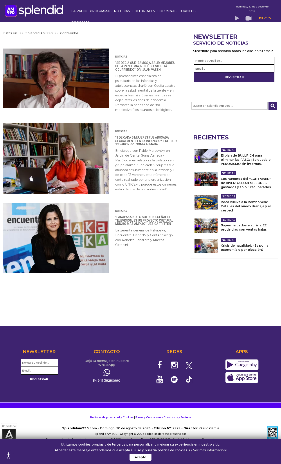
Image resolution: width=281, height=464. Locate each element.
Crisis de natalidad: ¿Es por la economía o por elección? (244, 248)
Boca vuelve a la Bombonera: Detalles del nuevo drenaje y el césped (246, 206)
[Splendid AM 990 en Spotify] (174, 379)
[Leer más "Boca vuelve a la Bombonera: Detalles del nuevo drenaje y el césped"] (206, 202)
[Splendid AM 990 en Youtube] (160, 379)
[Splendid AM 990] (35, 10)
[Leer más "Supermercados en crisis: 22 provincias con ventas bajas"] (206, 225)
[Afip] (272, 433)
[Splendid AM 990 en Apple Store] (242, 377)
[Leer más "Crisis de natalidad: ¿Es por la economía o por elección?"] (206, 246)
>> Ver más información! (208, 450)
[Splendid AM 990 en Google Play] (242, 365)
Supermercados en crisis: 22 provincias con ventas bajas (244, 227)
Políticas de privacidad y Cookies (111, 417)
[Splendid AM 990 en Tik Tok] (189, 379)
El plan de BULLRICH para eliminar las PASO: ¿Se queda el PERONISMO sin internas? (246, 159)
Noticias (121, 56)
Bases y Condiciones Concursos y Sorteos (163, 417)
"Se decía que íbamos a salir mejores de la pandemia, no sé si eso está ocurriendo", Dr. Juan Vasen (145, 66)
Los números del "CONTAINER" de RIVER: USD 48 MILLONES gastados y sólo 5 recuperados (246, 183)
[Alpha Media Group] (9, 434)
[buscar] (272, 106)
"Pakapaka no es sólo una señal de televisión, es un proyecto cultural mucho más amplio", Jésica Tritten (144, 220)
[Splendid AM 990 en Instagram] (174, 365)
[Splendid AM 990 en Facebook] (160, 365)
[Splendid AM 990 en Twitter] (189, 365)
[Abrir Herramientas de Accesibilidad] (8, 455)
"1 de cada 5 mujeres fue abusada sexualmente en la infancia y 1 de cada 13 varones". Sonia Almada (146, 141)
